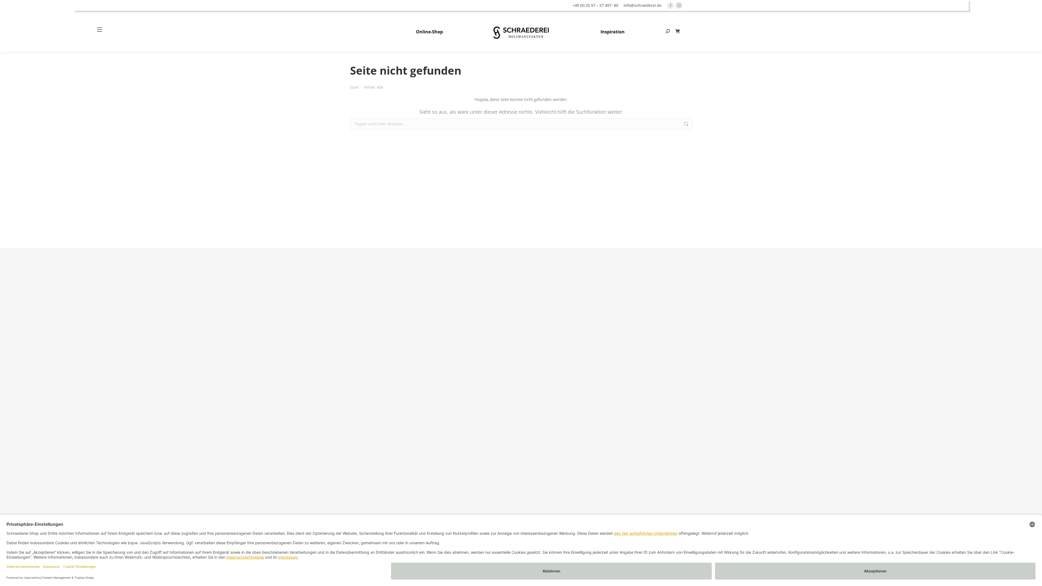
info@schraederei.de (643, 5)
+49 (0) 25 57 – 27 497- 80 (595, 5)
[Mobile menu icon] (102, 29)
